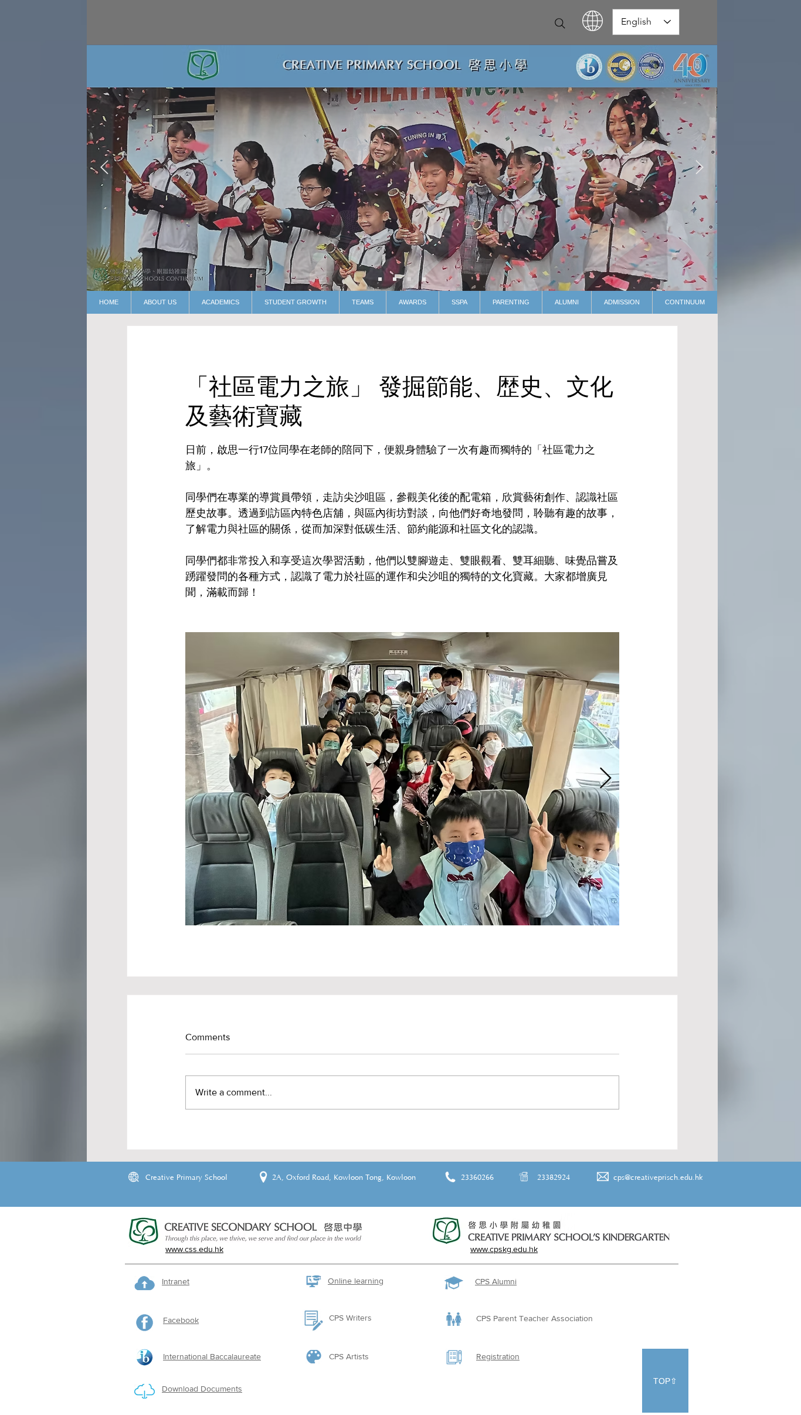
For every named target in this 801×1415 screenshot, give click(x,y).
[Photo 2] (409, 279)
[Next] (699, 168)
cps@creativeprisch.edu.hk (658, 1177)
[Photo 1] (394, 279)
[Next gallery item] (605, 779)
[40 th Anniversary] (380, 279)
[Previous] (104, 168)
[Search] (560, 23)
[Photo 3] (424, 279)
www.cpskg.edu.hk (504, 1249)
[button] (160, 302)
